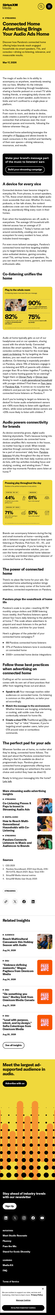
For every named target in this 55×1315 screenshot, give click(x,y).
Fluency (7, 1240)
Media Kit (8, 1265)
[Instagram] (24, 1218)
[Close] (43, 1289)
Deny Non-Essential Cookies (23, 1308)
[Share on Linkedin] (33, 901)
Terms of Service (11, 1281)
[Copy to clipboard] (6, 901)
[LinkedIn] (6, 1218)
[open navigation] (49, 6)
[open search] (41, 6)
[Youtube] (42, 1218)
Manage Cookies (23, 1300)
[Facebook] (33, 1218)
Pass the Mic (10, 1246)
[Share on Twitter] (15, 901)
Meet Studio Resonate (15, 1235)
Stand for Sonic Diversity (16, 1251)
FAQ (5, 1270)
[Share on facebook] (24, 901)
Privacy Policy (37, 1295)
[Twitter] (15, 1218)
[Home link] (10, 6)
